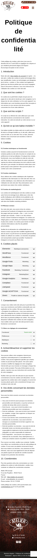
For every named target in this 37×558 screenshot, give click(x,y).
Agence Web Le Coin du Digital (22, 555)
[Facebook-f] (17, 542)
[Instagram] (20, 542)
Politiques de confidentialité (24, 553)
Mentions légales (9, 553)
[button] (28, 2)
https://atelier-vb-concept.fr (18, 76)
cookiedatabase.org (7, 486)
